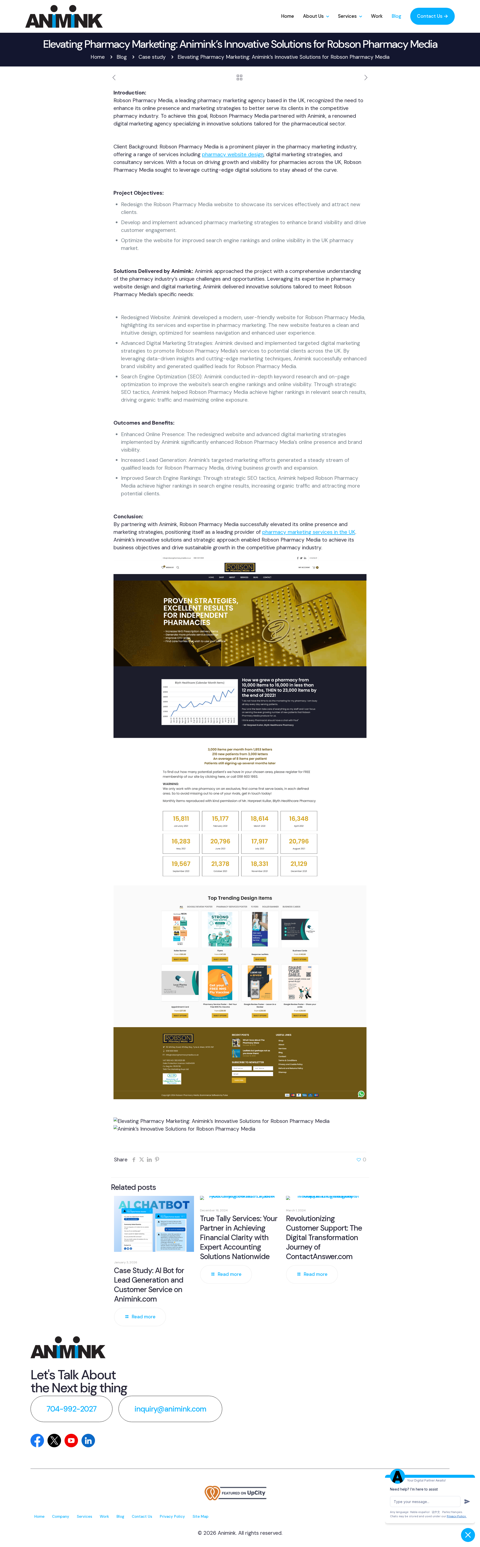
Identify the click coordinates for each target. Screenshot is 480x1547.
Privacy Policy (172, 1516)
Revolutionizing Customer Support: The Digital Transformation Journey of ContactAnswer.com (324, 1237)
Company (60, 1516)
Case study (152, 56)
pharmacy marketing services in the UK (308, 532)
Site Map (200, 1516)
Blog (121, 56)
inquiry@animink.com (170, 1409)
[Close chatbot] (468, 1535)
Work (104, 1516)
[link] (68, 1347)
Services (84, 1516)
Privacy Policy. (456, 1516)
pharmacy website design (233, 154)
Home (97, 56)
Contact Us (142, 1516)
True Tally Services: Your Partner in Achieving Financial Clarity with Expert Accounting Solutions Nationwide (238, 1237)
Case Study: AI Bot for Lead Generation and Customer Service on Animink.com (149, 1285)
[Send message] (467, 1501)
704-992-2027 (71, 1409)
